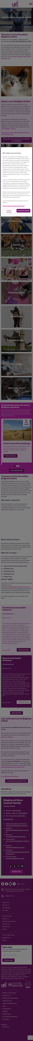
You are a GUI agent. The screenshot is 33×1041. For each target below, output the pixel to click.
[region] (16, 181)
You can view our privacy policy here (13, 206)
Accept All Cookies (23, 210)
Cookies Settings (9, 211)
